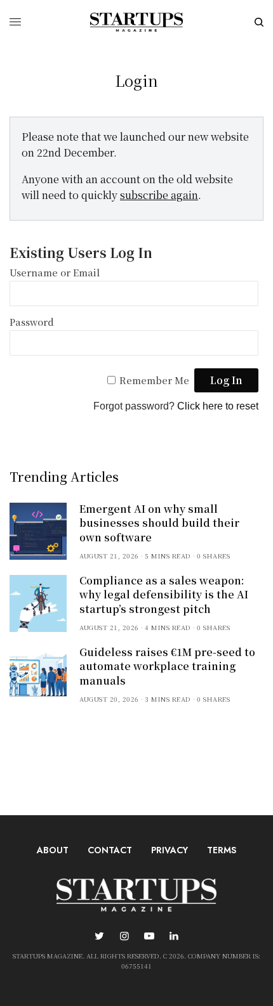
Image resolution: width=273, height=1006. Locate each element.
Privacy (169, 850)
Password (32, 321)
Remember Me (154, 380)
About (53, 850)
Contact (110, 850)
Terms (221, 850)
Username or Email (55, 272)
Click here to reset (217, 406)
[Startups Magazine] (136, 22)
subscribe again (159, 195)
